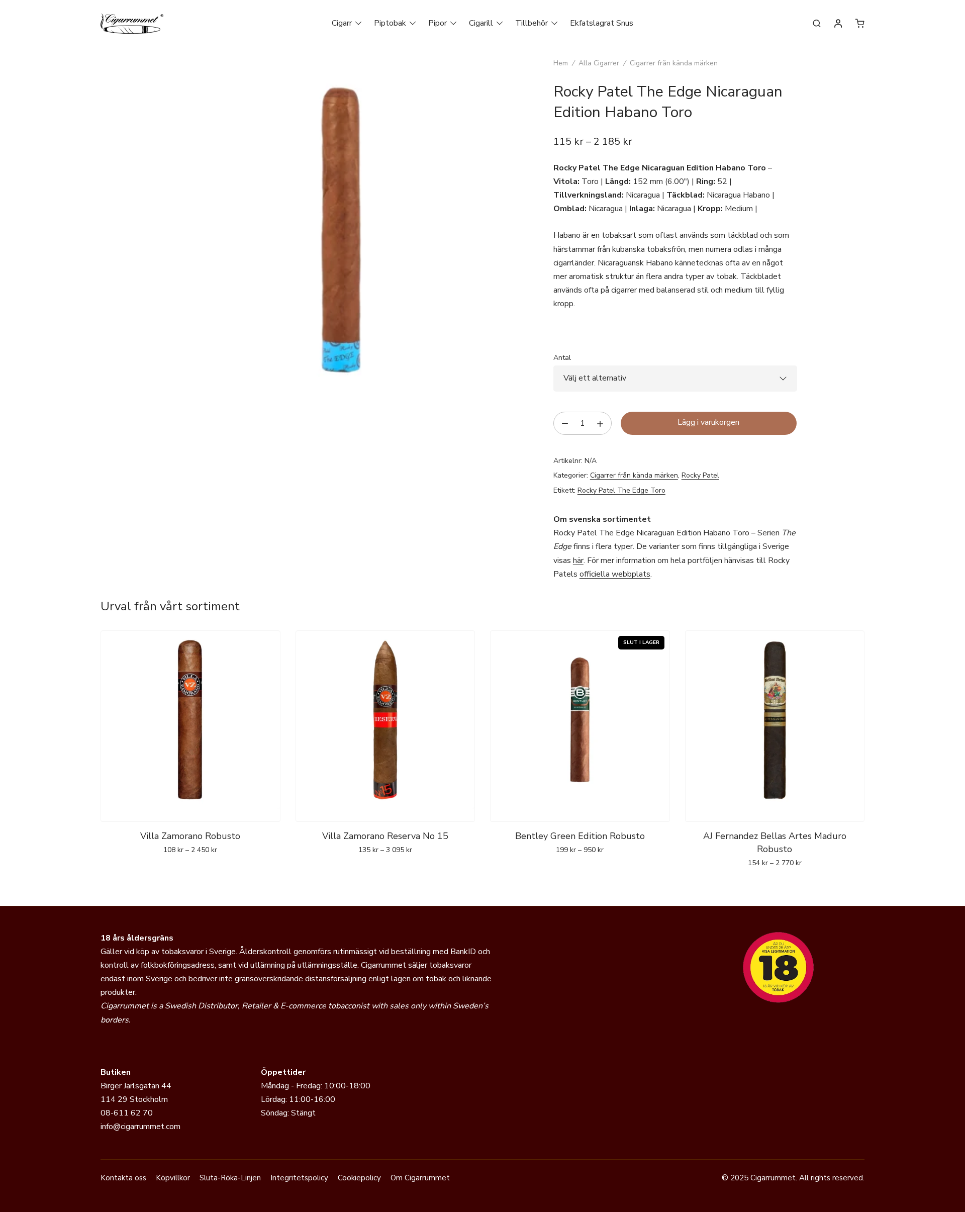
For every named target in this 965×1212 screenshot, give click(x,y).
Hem (560, 63)
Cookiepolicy (359, 1178)
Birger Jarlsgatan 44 (136, 1085)
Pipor (437, 23)
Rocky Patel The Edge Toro (621, 490)
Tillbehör (531, 23)
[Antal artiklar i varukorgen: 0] (859, 23)
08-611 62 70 (127, 1112)
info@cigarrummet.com (140, 1126)
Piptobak (390, 23)
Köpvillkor (173, 1178)
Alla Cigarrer (598, 63)
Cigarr (342, 23)
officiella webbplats (615, 574)
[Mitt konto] (838, 24)
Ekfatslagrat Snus (601, 23)
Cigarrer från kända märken (674, 63)
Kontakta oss (123, 1178)
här (578, 560)
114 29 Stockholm (134, 1099)
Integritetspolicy (299, 1178)
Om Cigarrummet (420, 1178)
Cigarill (481, 23)
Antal (562, 357)
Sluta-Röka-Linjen (230, 1178)
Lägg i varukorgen (708, 422)
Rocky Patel (700, 475)
